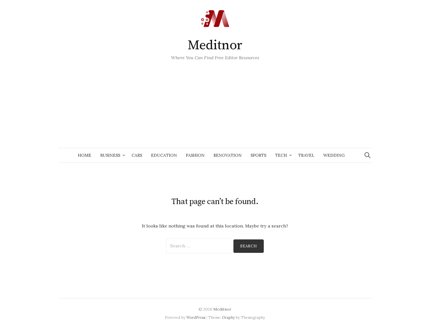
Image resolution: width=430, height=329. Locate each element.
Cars (137, 155)
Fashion (195, 155)
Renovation (228, 155)
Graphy (228, 317)
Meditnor (215, 45)
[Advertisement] (215, 110)
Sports (258, 155)
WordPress (196, 317)
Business (110, 155)
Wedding (334, 155)
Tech (281, 155)
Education (164, 155)
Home (84, 155)
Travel (306, 155)
